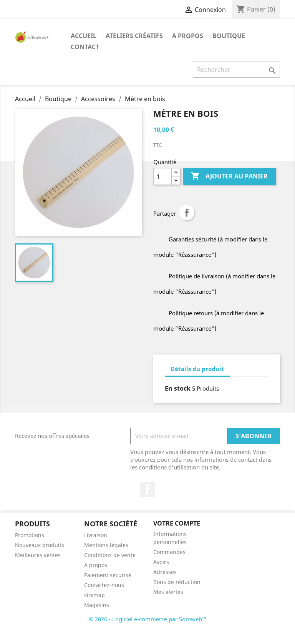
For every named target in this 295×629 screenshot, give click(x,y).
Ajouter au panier (229, 176)
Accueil (83, 36)
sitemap (94, 595)
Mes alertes (168, 592)
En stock (178, 388)
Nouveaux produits (39, 545)
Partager (186, 212)
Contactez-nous (104, 585)
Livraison (95, 535)
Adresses (165, 572)
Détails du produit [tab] (197, 369)
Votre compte (176, 523)
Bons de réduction (177, 582)
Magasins (96, 605)
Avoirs (161, 562)
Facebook (147, 489)
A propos (187, 36)
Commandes (169, 552)
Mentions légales (106, 545)
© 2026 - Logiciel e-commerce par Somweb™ (148, 619)
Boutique (228, 36)
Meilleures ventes (38, 555)
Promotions (29, 535)
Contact (85, 47)
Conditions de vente (110, 555)
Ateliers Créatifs (134, 36)
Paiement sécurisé (107, 575)
